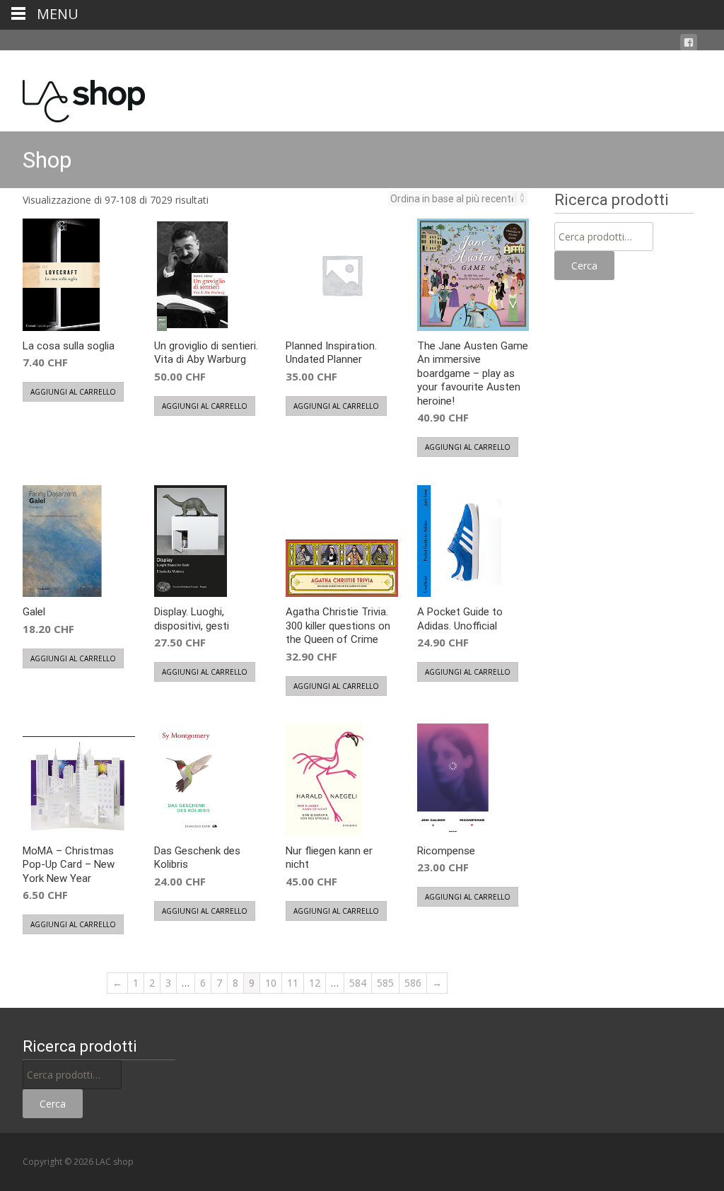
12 (314, 982)
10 (270, 982)
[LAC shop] (72, 97)
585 (385, 982)
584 (357, 982)
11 (292, 982)
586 (412, 982)
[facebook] (688, 43)
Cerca (584, 265)
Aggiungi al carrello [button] (73, 392)
